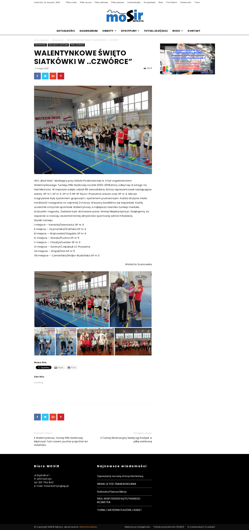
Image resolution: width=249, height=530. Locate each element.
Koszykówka (149, 2)
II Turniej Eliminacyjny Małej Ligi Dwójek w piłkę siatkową (126, 439)
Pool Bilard (171, 2)
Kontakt (194, 31)
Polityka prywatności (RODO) (169, 526)
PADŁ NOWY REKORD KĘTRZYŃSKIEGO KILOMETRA (118, 500)
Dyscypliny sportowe (58, 45)
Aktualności (66, 31)
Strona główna (41, 40)
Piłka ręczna (85, 2)
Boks (161, 2)
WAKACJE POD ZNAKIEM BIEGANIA (116, 484)
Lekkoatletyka (134, 2)
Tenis (197, 2)
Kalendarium (89, 31)
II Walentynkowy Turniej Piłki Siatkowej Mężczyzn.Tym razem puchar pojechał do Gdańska (61, 441)
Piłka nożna (71, 2)
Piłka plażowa (117, 2)
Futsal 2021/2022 (156, 31)
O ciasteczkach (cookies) (201, 526)
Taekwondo (185, 2)
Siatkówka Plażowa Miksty (112, 491)
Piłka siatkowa (101, 2)
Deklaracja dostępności (137, 526)
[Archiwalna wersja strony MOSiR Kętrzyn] (124, 16)
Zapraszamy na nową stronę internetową (120, 476)
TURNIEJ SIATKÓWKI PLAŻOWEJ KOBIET (119, 510)
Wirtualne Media (88, 526)
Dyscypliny (129, 31)
